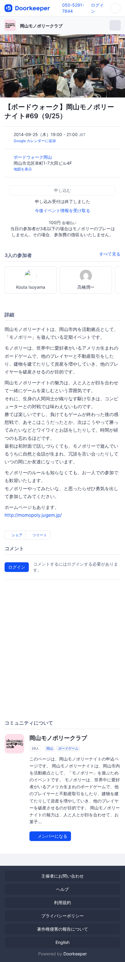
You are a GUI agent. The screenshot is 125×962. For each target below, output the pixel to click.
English (62, 942)
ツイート (39, 535)
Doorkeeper (75, 953)
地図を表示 (23, 169)
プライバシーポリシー (62, 915)
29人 (35, 748)
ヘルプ (62, 889)
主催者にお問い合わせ (62, 875)
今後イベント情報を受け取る (62, 210)
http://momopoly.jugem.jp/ (33, 515)
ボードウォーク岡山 (33, 157)
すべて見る (109, 253)
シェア (16, 535)
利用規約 (62, 902)
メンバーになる (51, 836)
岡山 (49, 748)
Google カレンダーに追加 (35, 140)
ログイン (16, 567)
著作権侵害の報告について (62, 929)
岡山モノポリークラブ (41, 25)
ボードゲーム (68, 748)
